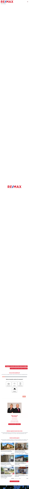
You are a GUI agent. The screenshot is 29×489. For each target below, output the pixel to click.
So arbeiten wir (18, 424)
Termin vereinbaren (11, 424)
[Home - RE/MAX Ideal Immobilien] (7, 2)
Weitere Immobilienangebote (14, 481)
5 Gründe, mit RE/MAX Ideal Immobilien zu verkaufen (18, 368)
